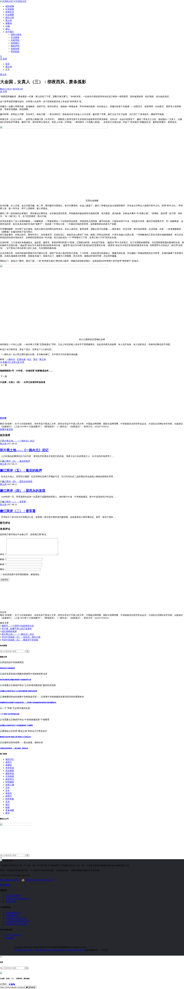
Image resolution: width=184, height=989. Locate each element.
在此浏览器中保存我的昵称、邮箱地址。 (22, 574)
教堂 (7, 813)
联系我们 (15, 43)
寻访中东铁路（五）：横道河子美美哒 (20, 640)
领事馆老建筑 (11, 915)
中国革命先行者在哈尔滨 (17, 898)
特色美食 (9, 799)
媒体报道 (9, 938)
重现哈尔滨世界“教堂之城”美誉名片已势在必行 (15, 737)
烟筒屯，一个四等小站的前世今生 (18, 626)
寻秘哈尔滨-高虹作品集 (16, 924)
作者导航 (15, 40)
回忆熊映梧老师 (9, 631)
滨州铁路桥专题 (12, 913)
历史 (7, 787)
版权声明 (15, 46)
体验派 (8, 23)
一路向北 (10, 359)
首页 (7, 64)
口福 (7, 26)
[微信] (6, 885)
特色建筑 (9, 782)
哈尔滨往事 (10, 901)
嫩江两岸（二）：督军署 (18, 511)
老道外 (8, 793)
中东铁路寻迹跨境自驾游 (17, 921)
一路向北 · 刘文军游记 (16, 918)
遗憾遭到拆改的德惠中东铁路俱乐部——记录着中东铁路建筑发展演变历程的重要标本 (28, 702)
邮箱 (3, 564)
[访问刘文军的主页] (13, 610)
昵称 (3, 559)
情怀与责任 (16, 34)
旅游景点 (9, 779)
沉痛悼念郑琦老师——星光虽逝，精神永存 (14, 748)
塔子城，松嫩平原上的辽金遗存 (17, 628)
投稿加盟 (15, 49)
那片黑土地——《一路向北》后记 (24, 450)
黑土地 (8, 20)
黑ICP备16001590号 (74, 950)
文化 (7, 790)
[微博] (1, 885)
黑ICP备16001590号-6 (10, 880)
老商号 (8, 796)
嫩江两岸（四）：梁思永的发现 (22, 490)
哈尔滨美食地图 (12, 896)
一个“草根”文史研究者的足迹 (9, 714)
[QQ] (4, 885)
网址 (2, 569)
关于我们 (9, 32)
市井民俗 (9, 768)
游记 (7, 29)
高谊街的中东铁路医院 (7, 668)
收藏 (5, 362)
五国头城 (21, 359)
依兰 (29, 359)
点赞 (14, 362)
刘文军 (3, 418)
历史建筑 (9, 770)
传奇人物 (9, 785)
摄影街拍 (9, 773)
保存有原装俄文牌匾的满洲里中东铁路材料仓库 (15, 679)
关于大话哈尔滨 (12, 935)
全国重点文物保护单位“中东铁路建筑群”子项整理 (16, 725)
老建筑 (8, 765)
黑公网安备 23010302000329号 (39, 880)
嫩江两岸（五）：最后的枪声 (21, 470)
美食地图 (9, 810)
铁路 (7, 807)
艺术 (7, 802)
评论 (3, 554)
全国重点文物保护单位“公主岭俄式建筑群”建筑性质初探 (18, 691)
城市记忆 (9, 759)
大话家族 (15, 37)
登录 (4, 59)
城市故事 (9, 6)
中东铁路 (9, 9)
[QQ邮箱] (9, 885)
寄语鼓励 (15, 51)
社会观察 (9, 15)
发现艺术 (9, 12)
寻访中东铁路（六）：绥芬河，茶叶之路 (21, 637)
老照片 (8, 762)
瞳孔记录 (9, 17)
